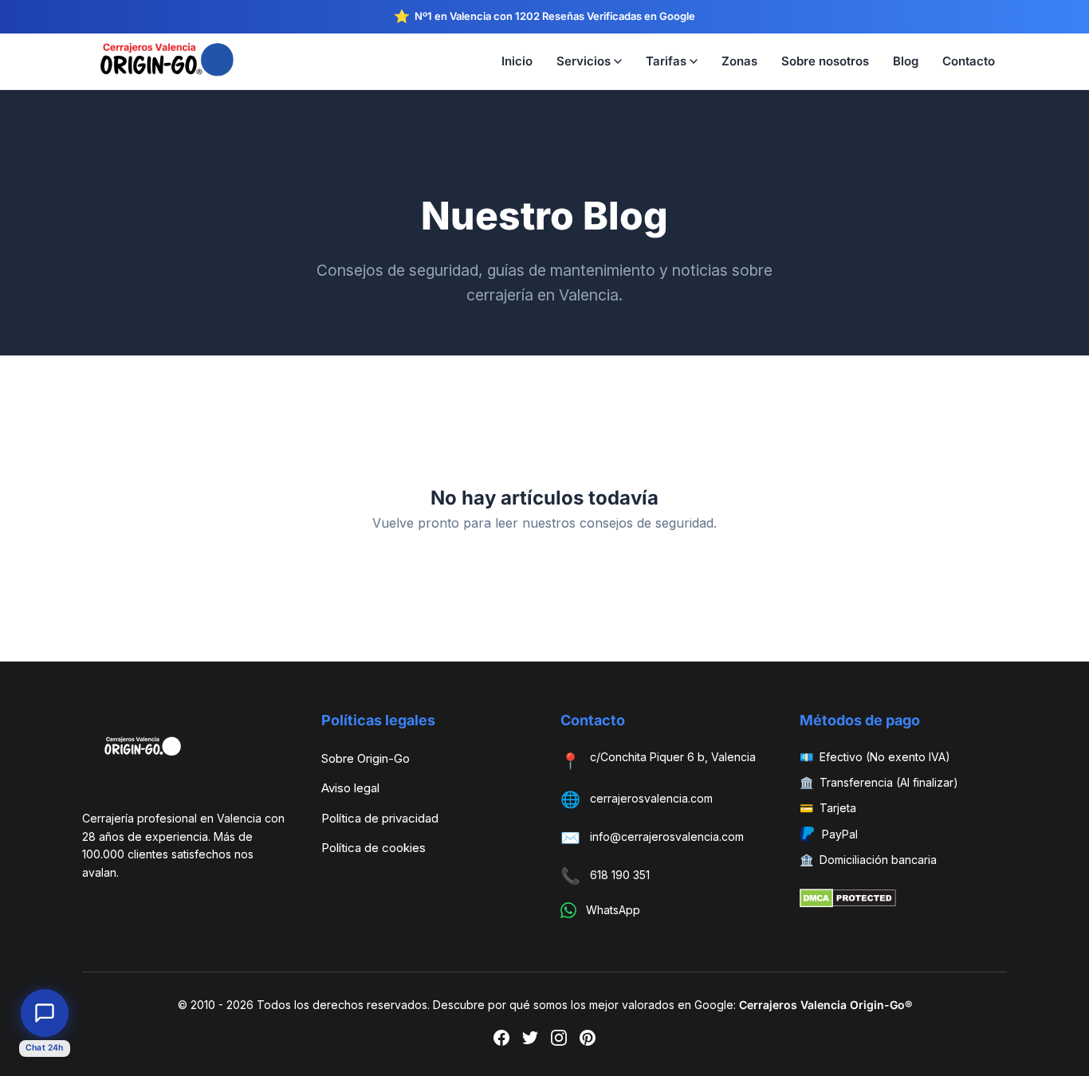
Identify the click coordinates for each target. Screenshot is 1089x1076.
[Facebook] (501, 1041)
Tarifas (666, 61)
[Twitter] (530, 1041)
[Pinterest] (588, 1041)
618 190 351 (620, 875)
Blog (905, 61)
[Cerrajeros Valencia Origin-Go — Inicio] (178, 61)
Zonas (739, 61)
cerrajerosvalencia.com (651, 798)
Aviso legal (350, 787)
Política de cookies (373, 847)
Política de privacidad (379, 818)
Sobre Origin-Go (365, 758)
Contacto (968, 61)
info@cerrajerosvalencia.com (667, 836)
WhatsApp (613, 910)
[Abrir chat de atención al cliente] (45, 1013)
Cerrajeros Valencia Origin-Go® (825, 1004)
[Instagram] (559, 1041)
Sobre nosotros (825, 61)
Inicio (517, 61)
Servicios (583, 61)
